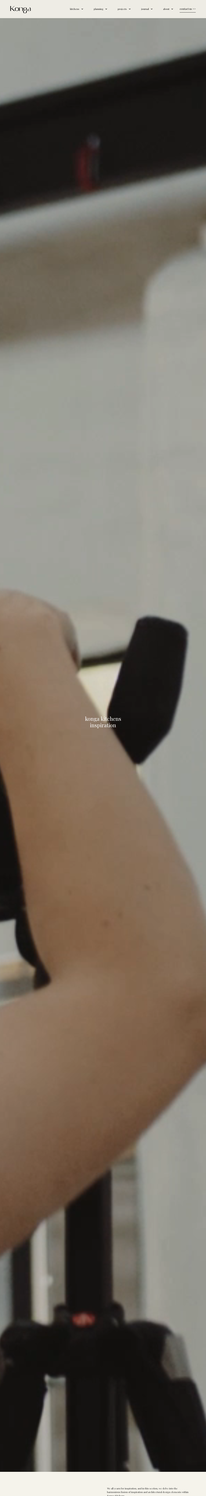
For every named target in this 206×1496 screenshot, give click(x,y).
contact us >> (188, 8)
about (166, 8)
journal (145, 8)
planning (98, 8)
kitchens (74, 8)
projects (122, 8)
